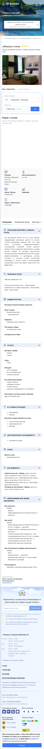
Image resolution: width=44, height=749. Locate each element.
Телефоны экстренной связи (12, 660)
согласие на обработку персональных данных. (23, 619)
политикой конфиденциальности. (16, 616)
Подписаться (35, 608)
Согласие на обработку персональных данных (19, 682)
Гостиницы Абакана (25, 38)
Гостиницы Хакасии (11, 38)
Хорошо (22, 745)
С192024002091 (7, 583)
